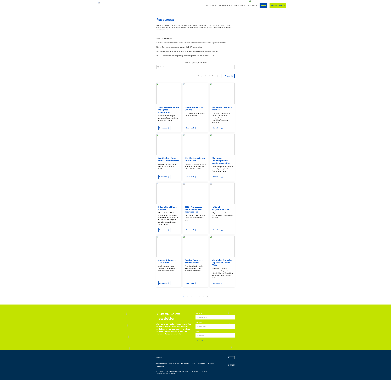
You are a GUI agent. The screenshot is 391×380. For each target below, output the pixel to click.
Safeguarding (160, 366)
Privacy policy (195, 371)
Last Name (199, 322)
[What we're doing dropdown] (231, 5)
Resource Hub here (208, 56)
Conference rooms (161, 363)
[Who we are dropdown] (215, 5)
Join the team (185, 363)
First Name (199, 313)
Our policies (210, 363)
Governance (201, 363)
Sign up (200, 341)
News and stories (174, 363)
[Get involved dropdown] (244, 5)
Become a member (278, 5)
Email (197, 331)
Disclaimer (204, 371)
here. (200, 47)
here (181, 47)
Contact (193, 363)
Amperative (173, 373)
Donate (263, 5)
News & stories (252, 5)
